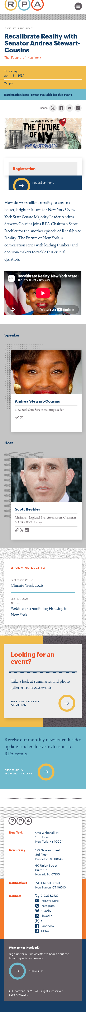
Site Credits (18, 994)
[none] (43, 758)
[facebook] (61, 108)
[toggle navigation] (78, 6)
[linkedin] (78, 108)
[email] (69, 108)
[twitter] (53, 108)
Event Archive (18, 28)
